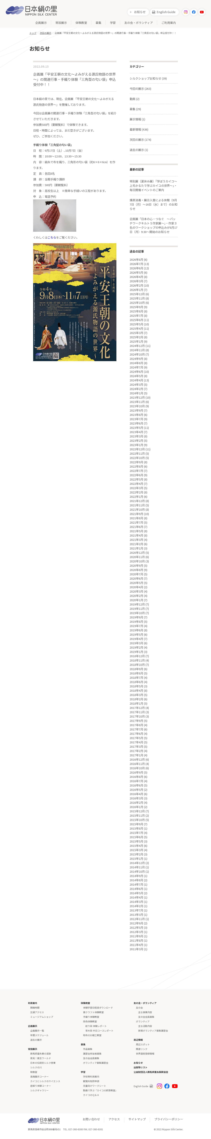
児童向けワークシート (94, 1085)
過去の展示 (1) (139, 150)
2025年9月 (136, 307)
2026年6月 (136, 268)
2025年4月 (136, 328)
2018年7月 (136, 677)
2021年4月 (136, 535)
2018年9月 (136, 669)
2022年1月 (136, 496)
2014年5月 (136, 893)
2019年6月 (136, 630)
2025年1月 (136, 341)
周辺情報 (138, 1039)
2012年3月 (136, 931)
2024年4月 (136, 380)
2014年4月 (136, 897)
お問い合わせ (91, 1119)
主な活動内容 (145, 1026)
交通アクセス (37, 1012)
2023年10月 (137, 406)
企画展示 (41, 23)
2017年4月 (136, 742)
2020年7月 (136, 574)
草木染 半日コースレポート (99, 1030)
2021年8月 (136, 518)
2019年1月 (136, 651)
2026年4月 (136, 276)
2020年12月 (137, 552)
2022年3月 (136, 488)
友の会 (139, 1007)
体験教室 (81, 23)
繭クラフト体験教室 (93, 1012)
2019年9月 (136, 617)
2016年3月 (136, 798)
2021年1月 (136, 548)
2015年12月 (137, 811)
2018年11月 (137, 660)
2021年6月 (136, 526)
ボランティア (143, 1021)
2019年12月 (137, 604)
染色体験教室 (90, 1021)
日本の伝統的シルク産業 (43, 1062)
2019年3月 (136, 643)
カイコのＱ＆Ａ (91, 1095)
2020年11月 (137, 556)
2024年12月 (137, 345)
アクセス (114, 1119)
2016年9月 (136, 772)
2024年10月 (137, 354)
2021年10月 (137, 509)
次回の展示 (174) (140, 139)
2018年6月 (136, 681)
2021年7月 (136, 522)
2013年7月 (136, 910)
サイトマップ (137, 1119)
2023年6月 (136, 423)
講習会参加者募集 (92, 1053)
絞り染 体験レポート (96, 1026)
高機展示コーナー (39, 1076)
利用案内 (32, 1003)
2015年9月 (136, 824)
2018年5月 (136, 686)
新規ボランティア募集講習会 (153, 1030)
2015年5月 (136, 841)
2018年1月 (136, 703)
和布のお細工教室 (92, 1035)
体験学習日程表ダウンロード (98, 1007)
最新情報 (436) (139, 129)
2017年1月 (136, 755)
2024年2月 (136, 388)
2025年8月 (136, 311)
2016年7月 (136, 781)
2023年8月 (136, 414)
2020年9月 (136, 565)
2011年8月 (136, 940)
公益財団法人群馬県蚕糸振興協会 (151, 1072)
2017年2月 (136, 750)
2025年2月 (136, 337)
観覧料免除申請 (91, 1081)
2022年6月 (136, 475)
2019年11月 (137, 608)
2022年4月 (136, 483)
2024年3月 (136, 384)
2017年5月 (136, 737)
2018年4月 (136, 690)
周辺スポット (143, 1044)
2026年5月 (136, 272)
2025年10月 (137, 302)
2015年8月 (136, 828)
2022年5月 (136, 479)
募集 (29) (135, 109)
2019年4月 (136, 638)
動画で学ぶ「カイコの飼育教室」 (100, 1090)
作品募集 (87, 1049)
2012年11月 (137, 918)
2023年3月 (136, 436)
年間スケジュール (39, 1035)
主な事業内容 (145, 1012)
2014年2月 (136, 906)
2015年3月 (136, 850)
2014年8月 (136, 880)
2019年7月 (136, 625)
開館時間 (34, 1007)
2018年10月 (137, 664)
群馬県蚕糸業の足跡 (40, 1053)
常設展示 (61, 23)
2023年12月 (137, 397)
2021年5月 (136, 531)
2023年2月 (136, 440)
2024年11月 (137, 350)
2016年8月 (136, 776)
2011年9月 (136, 936)
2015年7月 (136, 832)
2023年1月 (136, 444)
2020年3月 (136, 591)
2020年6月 (136, 578)
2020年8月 (136, 569)
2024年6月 (136, 371)
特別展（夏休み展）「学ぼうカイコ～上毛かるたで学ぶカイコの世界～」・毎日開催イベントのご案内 (153, 185)
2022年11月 (137, 453)
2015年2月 (136, 854)
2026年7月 (136, 263)
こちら (52, 237)
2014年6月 (136, 888)
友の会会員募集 (91, 1058)
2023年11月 (137, 401)
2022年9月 (136, 462)
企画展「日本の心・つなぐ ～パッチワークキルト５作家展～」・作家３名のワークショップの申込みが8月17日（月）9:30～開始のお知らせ (153, 225)
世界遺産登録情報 (145, 1053)
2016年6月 (136, 785)
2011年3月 (136, 949)
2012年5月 (136, 927)
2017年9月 (136, 720)
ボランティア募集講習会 (95, 1062)
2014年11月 (137, 867)
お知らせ (140, 12)
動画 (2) (135, 99)
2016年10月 (137, 768)
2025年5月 (136, 324)
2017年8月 (136, 725)
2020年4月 (136, 587)
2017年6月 (136, 733)
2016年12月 (137, 759)
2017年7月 (136, 729)
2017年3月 (136, 746)
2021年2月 (136, 544)
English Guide (166, 12)
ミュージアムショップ (41, 1016)
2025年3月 (136, 332)
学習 (113, 23)
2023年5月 (136, 427)
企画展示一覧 (37, 1030)
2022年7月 (136, 470)
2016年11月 (137, 763)
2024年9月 (136, 358)
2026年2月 (136, 285)
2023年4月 (136, 432)
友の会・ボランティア (138, 23)
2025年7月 (136, 315)
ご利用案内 (168, 23)
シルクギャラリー (39, 1090)
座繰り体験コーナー (40, 1085)
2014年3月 (136, 901)
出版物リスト (140, 1067)
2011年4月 (136, 944)
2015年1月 (136, 858)
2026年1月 (136, 289)
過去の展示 (36, 1039)
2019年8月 (136, 621)
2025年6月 (136, 319)
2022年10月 (137, 457)
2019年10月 (137, 613)
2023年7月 (136, 419)
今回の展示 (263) (140, 88)
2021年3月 (136, 539)
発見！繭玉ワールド (40, 1058)
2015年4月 (136, 845)
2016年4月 (136, 794)
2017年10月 (137, 716)
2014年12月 (137, 862)
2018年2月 (136, 699)
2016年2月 (136, 802)
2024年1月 (136, 393)
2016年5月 (136, 789)
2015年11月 (137, 815)
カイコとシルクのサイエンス (45, 1081)
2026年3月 (136, 281)
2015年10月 (137, 819)
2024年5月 (136, 375)
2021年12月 (137, 500)
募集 (98, 23)
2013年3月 (136, 914)
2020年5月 (136, 582)
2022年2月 (136, 492)
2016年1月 (136, 806)
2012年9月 (136, 923)
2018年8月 (136, 673)
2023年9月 (136, 410)
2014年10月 (137, 871)
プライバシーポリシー (168, 1119)
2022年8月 (136, 466)
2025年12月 (137, 294)
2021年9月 (136, 513)
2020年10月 (137, 561)
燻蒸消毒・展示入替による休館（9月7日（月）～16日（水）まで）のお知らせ (153, 204)
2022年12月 (137, 449)
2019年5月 (136, 634)
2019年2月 (136, 647)
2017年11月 (137, 712)
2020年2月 (136, 595)
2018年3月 (136, 694)
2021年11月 (137, 505)
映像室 (33, 1072)
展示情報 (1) (137, 119)
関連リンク (141, 1049)
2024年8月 (136, 363)
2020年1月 (136, 600)
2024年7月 (136, 367)
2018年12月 (137, 656)
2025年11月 (137, 298)
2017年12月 (137, 707)
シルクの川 (36, 1067)
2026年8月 (136, 259)
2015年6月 (136, 837)
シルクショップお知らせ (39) (148, 78)
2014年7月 (136, 884)
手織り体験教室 (91, 1016)
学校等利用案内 (91, 1076)
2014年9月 (136, 875)
